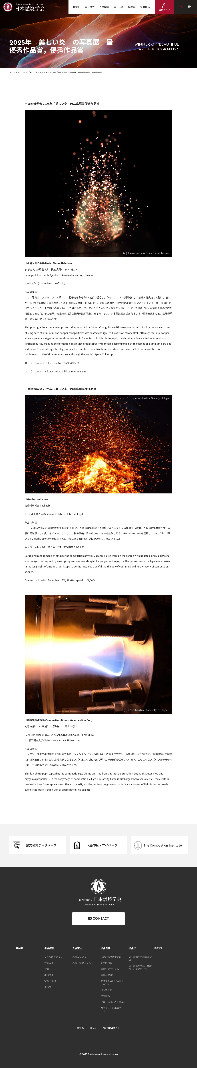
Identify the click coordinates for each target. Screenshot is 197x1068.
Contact (100, 919)
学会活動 (119, 7)
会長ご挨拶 (50, 962)
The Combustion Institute (162, 845)
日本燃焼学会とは (53, 956)
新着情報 (145, 7)
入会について (79, 956)
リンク (93, 1028)
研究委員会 (106, 990)
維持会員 (49, 974)
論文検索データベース (41, 845)
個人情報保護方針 (111, 1028)
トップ (12, 72)
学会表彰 (105, 996)
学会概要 (90, 7)
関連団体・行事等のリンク (112, 1009)
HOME (76, 7)
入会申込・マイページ (102, 845)
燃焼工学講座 (107, 974)
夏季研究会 (106, 962)
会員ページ (164, 9)
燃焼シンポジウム (110, 968)
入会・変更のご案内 (82, 962)
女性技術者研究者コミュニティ (112, 982)
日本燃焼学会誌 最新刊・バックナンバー (140, 967)
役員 (46, 968)
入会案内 (104, 7)
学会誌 (132, 7)
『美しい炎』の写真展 (38, 72)
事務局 (47, 986)
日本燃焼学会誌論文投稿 (140, 958)
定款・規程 (50, 980)
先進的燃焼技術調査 (111, 956)
